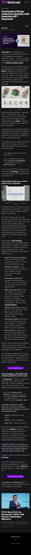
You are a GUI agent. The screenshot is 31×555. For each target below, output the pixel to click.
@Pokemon (6, 394)
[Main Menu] (28, 2)
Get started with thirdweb (15, 476)
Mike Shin (5, 28)
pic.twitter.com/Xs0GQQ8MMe (16, 160)
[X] (15, 539)
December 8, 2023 (21, 400)
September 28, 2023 (9, 164)
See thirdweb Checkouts (15, 368)
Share (26, 26)
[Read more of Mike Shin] (4, 24)
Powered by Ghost (15, 543)
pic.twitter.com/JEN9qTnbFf (18, 396)
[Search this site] (25, 2)
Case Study (5, 8)
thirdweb (13, 537)
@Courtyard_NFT (17, 392)
